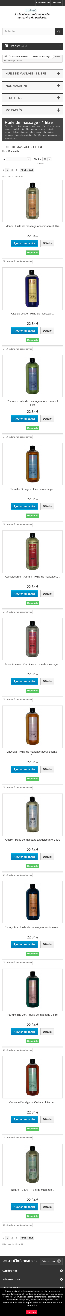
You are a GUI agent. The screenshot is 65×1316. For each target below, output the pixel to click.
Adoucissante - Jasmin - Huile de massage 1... (32, 576)
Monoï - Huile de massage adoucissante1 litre (32, 226)
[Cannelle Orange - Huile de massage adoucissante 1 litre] (32, 464)
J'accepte (31, 1312)
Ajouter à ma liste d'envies (19, 261)
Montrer (37, 159)
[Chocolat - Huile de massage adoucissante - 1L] (32, 726)
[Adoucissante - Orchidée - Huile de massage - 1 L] (32, 639)
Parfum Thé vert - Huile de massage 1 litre (32, 1014)
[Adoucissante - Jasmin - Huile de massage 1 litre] (32, 551)
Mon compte (11, 1288)
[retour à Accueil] (6, 57)
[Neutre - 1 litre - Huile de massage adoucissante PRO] (32, 1164)
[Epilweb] (32, 14)
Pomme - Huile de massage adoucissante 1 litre (32, 403)
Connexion (56, 3)
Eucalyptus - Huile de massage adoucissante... (32, 927)
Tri (3, 159)
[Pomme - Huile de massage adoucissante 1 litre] (32, 376)
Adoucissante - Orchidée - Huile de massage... (32, 664)
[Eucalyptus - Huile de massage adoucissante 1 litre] (32, 902)
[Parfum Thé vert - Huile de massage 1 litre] (32, 989)
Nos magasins (16, 86)
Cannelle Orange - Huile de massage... (32, 489)
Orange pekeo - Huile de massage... (32, 313)
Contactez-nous (43, 3)
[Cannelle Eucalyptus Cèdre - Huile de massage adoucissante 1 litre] (32, 1077)
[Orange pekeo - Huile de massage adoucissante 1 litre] (32, 288)
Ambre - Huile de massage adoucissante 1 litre (32, 839)
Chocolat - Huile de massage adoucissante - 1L (32, 753)
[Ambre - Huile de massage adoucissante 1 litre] (32, 814)
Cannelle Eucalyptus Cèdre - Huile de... (32, 1102)
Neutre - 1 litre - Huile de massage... (32, 1189)
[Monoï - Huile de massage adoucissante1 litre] (32, 201)
